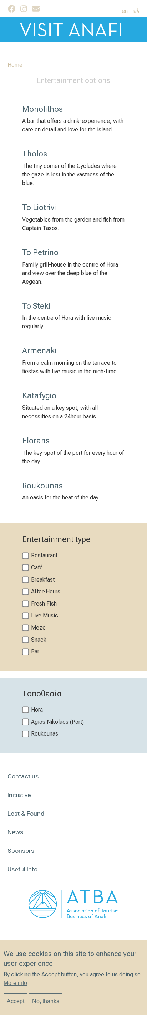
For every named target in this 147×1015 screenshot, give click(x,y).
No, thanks (45, 1001)
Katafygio (39, 395)
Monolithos (42, 109)
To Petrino (40, 252)
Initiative (19, 794)
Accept (15, 1001)
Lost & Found (25, 813)
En (125, 11)
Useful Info (22, 869)
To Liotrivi (39, 207)
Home (14, 64)
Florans (36, 440)
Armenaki (39, 350)
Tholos (34, 153)
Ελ (136, 11)
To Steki (36, 305)
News (15, 832)
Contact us (23, 776)
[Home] (73, 29)
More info (15, 983)
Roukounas (42, 485)
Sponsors (20, 850)
